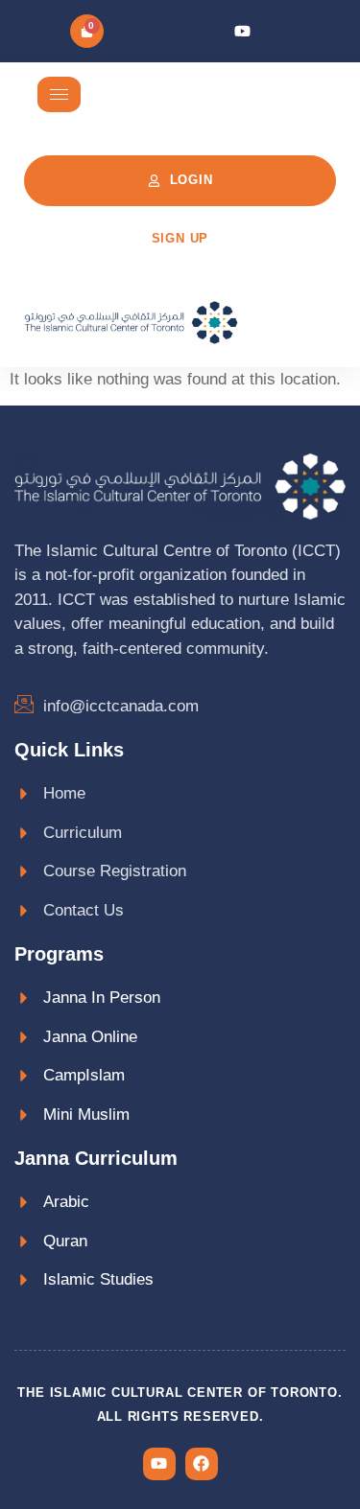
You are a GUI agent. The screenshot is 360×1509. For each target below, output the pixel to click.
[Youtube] (242, 31)
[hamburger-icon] (59, 94)
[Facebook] (201, 1464)
